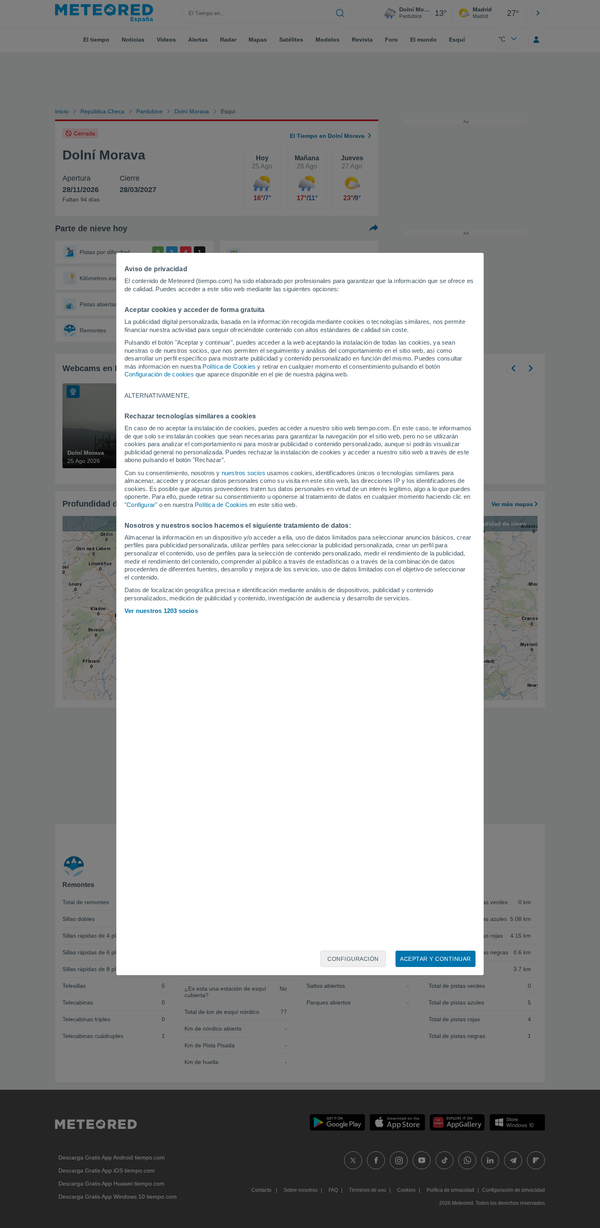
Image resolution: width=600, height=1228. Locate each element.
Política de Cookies (229, 366)
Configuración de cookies (159, 374)
